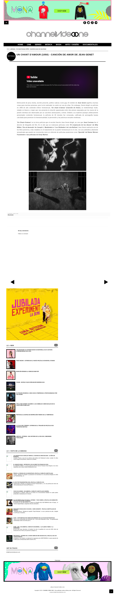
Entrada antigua (106, 282)
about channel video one (57, 587)
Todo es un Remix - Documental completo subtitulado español (31, 491)
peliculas (10, 214)
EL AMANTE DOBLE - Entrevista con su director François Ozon (30, 464)
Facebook (84, 22)
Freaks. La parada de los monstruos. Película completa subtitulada (33, 473)
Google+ (92, 22)
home (20, 45)
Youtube (96, 22)
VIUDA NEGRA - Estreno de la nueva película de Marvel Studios (35, 360)
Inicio (8, 49)
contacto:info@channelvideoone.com (58, 592)
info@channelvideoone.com (13, 552)
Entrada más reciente (12, 282)
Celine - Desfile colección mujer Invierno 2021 (30, 382)
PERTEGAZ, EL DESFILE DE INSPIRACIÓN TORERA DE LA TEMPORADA (34, 414)
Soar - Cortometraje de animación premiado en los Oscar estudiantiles (34, 517)
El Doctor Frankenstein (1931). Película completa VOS (28, 482)
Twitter (88, 22)
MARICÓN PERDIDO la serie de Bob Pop (27, 371)
